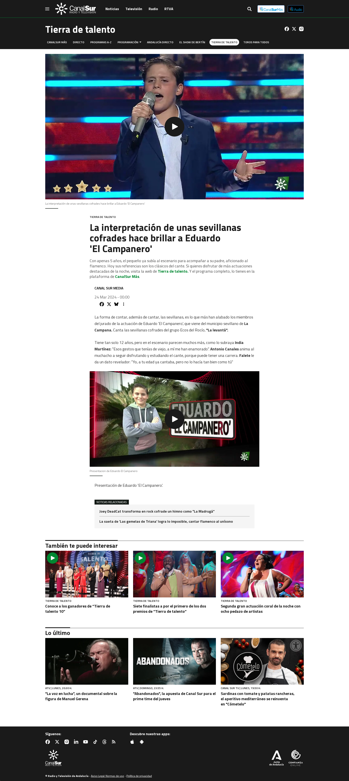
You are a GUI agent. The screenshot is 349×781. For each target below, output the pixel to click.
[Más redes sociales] (123, 304)
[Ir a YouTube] (86, 741)
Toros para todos (256, 42)
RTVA (168, 8)
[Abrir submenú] (140, 42)
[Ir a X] (294, 28)
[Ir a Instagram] (301, 28)
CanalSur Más (57, 42)
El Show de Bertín (192, 42)
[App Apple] (133, 741)
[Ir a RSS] (114, 741)
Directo (78, 42)
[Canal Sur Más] (271, 9)
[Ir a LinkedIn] (77, 741)
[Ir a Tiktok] (96, 741)
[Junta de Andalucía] (276, 758)
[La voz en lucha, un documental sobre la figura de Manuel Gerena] (86, 661)
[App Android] (142, 741)
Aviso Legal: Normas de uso (107, 776)
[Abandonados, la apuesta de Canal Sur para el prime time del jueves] (174, 661)
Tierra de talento (224, 42)
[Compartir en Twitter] (109, 304)
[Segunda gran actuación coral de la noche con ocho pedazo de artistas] (262, 574)
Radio (153, 8)
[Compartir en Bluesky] (116, 304)
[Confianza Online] (296, 758)
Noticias (112, 8)
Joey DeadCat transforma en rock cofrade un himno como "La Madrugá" (156, 511)
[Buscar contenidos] (249, 9)
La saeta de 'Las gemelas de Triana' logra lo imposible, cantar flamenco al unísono (166, 521)
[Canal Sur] (75, 9)
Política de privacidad (139, 776)
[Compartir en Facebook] (101, 304)
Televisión (133, 8)
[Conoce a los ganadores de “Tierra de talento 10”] (86, 574)
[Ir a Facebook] (286, 28)
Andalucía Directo (160, 42)
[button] (174, 126)
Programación (128, 42)
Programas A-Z (100, 42)
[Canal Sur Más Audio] (296, 9)
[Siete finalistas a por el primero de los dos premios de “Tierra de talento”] (174, 574)
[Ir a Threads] (105, 741)
